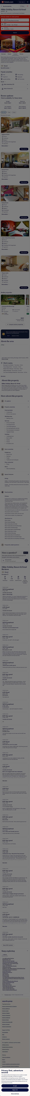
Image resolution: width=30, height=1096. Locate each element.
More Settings (15, 1093)
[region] (15, 1082)
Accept (15, 1086)
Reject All (15, 1090)
